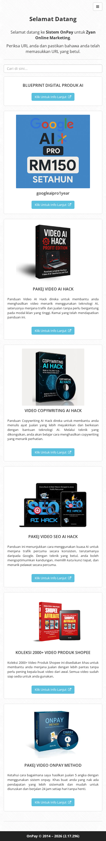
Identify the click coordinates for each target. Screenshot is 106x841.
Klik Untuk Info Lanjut (51, 97)
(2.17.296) (71, 836)
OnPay (32, 836)
